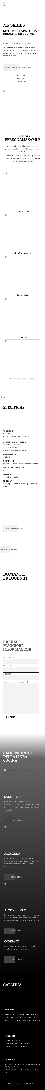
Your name (9, 657)
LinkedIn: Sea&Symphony (16, 1046)
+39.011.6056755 (15, 1041)
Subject (7, 674)
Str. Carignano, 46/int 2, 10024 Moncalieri (22, 1064)
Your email (8, 665)
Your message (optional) (15, 682)
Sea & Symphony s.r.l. (18, 1084)
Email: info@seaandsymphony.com (20, 1043)
